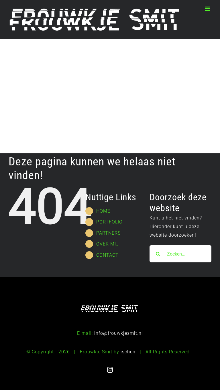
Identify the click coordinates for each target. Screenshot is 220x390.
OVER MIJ (107, 244)
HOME (103, 211)
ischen (128, 352)
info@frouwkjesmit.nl (118, 333)
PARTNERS (108, 233)
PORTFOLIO (109, 222)
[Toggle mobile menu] (208, 9)
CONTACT (107, 255)
